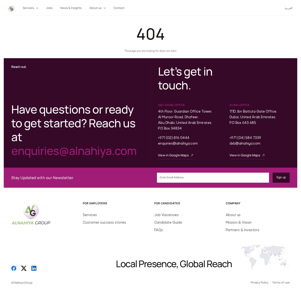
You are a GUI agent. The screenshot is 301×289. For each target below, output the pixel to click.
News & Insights (71, 8)
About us (96, 8)
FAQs (158, 230)
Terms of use (281, 282)
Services (28, 8)
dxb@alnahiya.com (245, 144)
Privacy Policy (260, 282)
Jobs (49, 8)
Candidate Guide (168, 223)
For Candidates (167, 203)
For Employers (95, 203)
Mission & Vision (239, 223)
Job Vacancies (166, 215)
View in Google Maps (173, 155)
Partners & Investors (242, 230)
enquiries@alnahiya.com (73, 150)
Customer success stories (104, 223)
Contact (119, 8)
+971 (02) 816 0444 (173, 138)
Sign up (281, 177)
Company (233, 203)
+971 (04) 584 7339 (245, 138)
